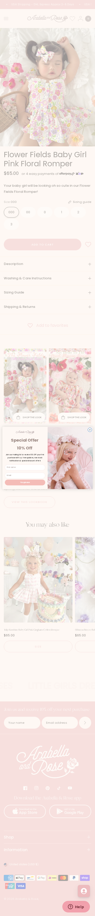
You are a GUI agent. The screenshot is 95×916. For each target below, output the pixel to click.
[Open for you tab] (84, 891)
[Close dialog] (90, 430)
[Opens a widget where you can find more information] (76, 907)
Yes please (25, 482)
